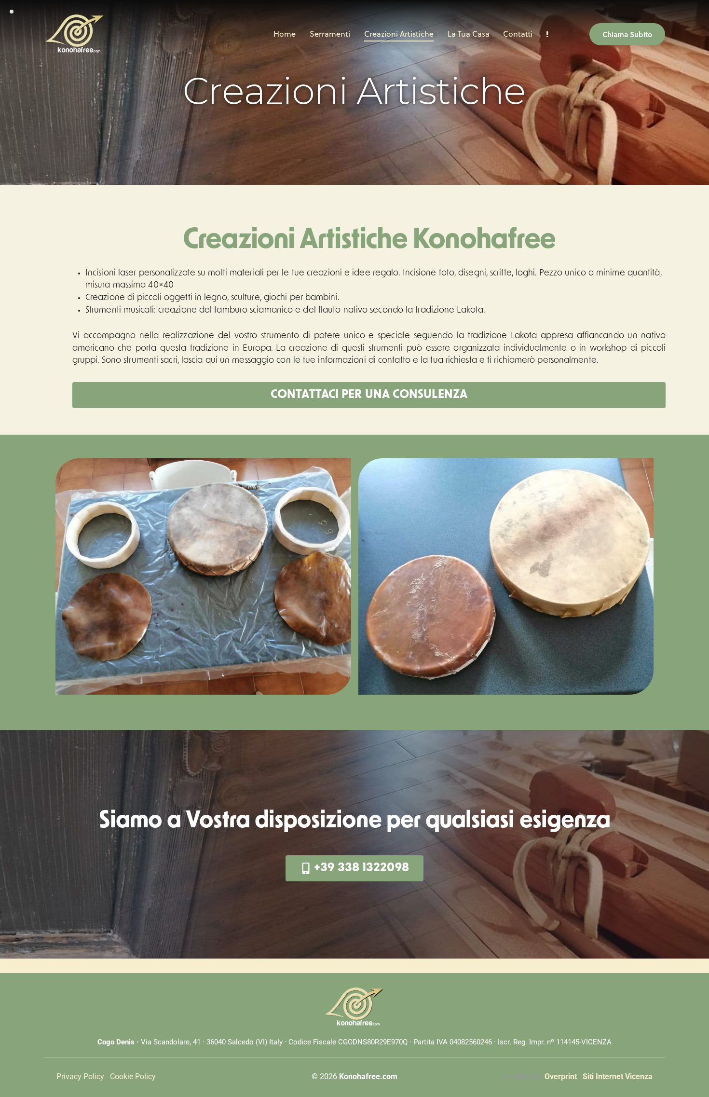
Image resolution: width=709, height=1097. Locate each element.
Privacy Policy (80, 1076)
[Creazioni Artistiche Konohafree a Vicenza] (203, 576)
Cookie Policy (133, 1076)
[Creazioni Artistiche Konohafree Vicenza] (506, 576)
